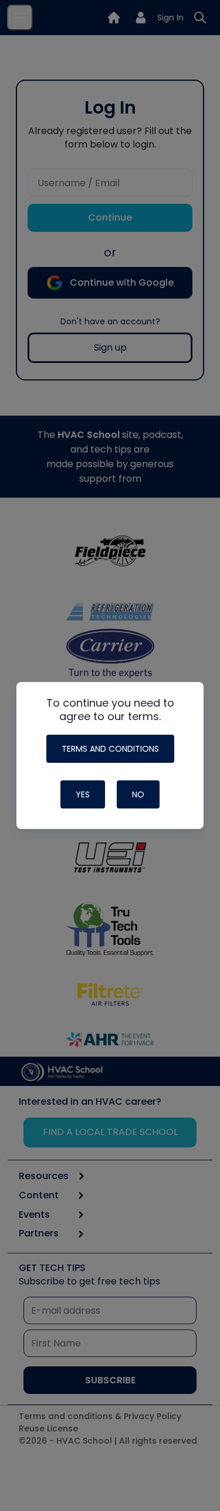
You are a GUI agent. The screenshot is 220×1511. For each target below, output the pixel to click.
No (138, 794)
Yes (83, 794)
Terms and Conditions (110, 749)
